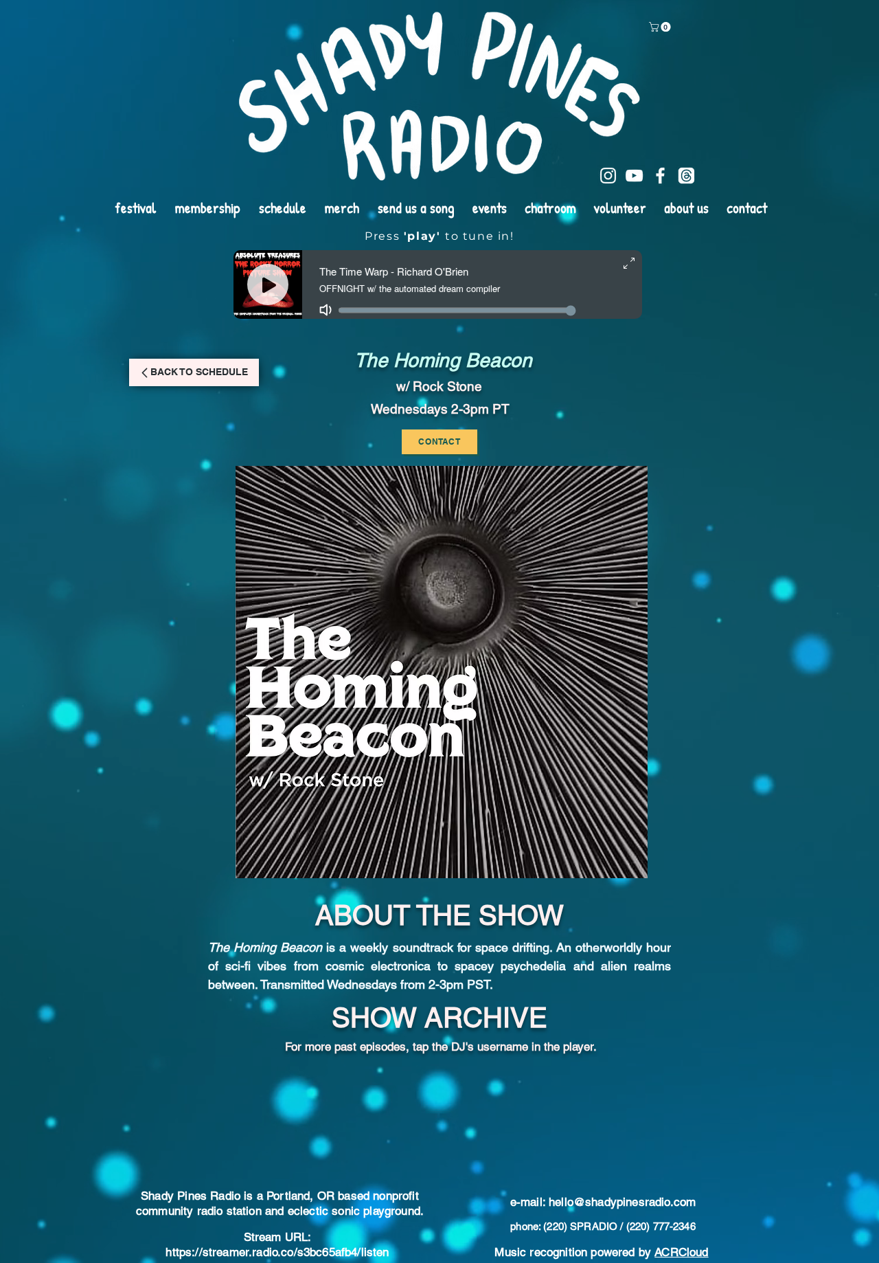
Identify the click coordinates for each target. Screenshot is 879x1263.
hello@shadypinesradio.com (622, 1117)
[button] (661, 27)
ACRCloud (681, 1167)
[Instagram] (608, 175)
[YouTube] (634, 175)
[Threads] (686, 175)
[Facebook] (660, 175)
